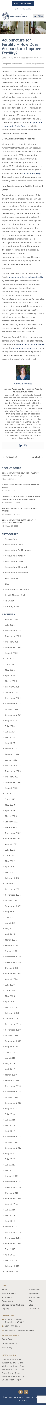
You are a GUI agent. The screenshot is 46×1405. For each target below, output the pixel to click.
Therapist (9, 600)
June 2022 (10, 855)
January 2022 (12, 883)
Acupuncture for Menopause (18, 550)
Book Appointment (23, 3)
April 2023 (10, 810)
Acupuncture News (14, 561)
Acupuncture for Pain (15, 555)
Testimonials (34, 1297)
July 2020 (10, 984)
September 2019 (13, 1041)
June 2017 (10, 1164)
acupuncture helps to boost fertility (26, 277)
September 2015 (13, 1243)
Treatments (7, 1297)
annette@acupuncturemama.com (20, 1330)
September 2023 (13, 782)
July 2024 (10, 726)
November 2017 (13, 1136)
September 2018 (13, 1103)
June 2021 (10, 923)
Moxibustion (34, 1289)
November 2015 (13, 1238)
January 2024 (12, 760)
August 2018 (11, 1108)
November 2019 (13, 1029)
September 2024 (13, 715)
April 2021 (10, 934)
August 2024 (11, 720)
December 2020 (13, 956)
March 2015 (11, 1260)
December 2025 (13, 630)
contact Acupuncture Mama (30, 344)
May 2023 (10, 805)
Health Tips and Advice (16, 595)
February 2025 (12, 686)
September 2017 (13, 1148)
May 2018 (10, 1125)
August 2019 (11, 1046)
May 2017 (10, 1170)
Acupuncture (11, 539)
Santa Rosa (7, 1339)
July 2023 (10, 793)
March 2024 (11, 748)
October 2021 (11, 900)
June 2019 (10, 1058)
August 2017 (11, 1153)
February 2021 (12, 945)
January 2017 (12, 1176)
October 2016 (11, 1193)
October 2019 (11, 1035)
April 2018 (10, 1131)
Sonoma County (9, 1343)
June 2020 (10, 990)
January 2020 (12, 1018)
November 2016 (13, 1187)
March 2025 (11, 681)
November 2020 (13, 962)
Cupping (5, 1308)
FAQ (31, 1301)
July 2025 (10, 658)
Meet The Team (9, 1293)
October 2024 (11, 709)
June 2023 (10, 799)
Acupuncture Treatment (21, 63)
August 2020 (11, 979)
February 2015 (12, 1266)
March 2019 (11, 1074)
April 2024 (10, 743)
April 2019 (10, 1069)
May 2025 (10, 670)
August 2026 (11, 619)
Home (4, 1289)
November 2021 (13, 895)
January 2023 (12, 821)
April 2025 (10, 675)
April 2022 (10, 866)
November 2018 (13, 1091)
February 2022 (12, 878)
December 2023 (13, 765)
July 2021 (10, 917)
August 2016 (11, 1204)
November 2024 (13, 703)
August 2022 (11, 844)
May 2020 (10, 996)
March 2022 (11, 872)
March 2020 (11, 1007)
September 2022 (13, 838)
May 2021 (10, 928)
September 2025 (13, 647)
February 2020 (12, 1013)
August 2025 (11, 653)
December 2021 (13, 889)
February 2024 (12, 754)
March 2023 (11, 816)
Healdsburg (7, 1347)
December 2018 (13, 1086)
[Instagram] (25, 445)
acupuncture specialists (24, 348)
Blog (7, 584)
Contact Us (34, 1308)
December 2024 (13, 698)
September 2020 (13, 973)
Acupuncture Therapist (16, 567)
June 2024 (10, 731)
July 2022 (10, 850)
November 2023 (13, 771)
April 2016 (10, 1221)
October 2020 (11, 968)
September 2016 (13, 1198)
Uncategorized (12, 606)
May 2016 (10, 1215)
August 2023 (11, 788)
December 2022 (13, 827)
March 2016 (11, 1226)
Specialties (34, 1293)
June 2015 (10, 1249)
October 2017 (11, 1142)
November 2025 (13, 636)
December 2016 (13, 1181)
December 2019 (13, 1024)
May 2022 (10, 861)
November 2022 (13, 833)
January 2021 (12, 951)
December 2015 (13, 1232)
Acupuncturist (38, 63)
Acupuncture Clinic (14, 544)
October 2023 (11, 776)
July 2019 (10, 1052)
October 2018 (11, 1097)
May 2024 (10, 737)
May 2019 (10, 1063)
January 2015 (12, 1271)
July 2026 (10, 625)
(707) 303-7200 (23, 8)
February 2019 (12, 1080)
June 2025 (10, 664)
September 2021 (13, 906)
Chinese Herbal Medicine (17, 589)
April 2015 (10, 1254)
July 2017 (10, 1159)
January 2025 (12, 692)
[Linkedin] (20, 445)
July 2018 (10, 1114)
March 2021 (11, 939)
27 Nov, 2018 (12, 58)
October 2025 (11, 641)
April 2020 (10, 1001)
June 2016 (10, 1209)
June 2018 (10, 1119)
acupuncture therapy (31, 173)
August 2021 (11, 911)
